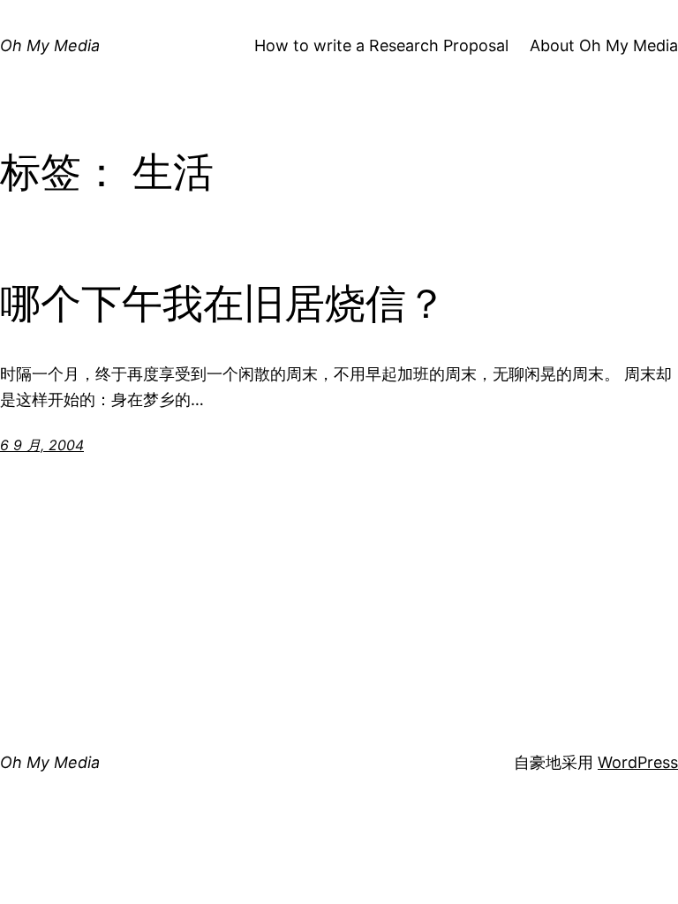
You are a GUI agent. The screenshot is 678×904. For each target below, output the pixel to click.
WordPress (638, 762)
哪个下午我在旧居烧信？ (223, 304)
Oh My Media (50, 45)
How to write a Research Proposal (381, 45)
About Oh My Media (604, 45)
